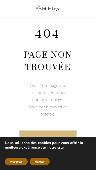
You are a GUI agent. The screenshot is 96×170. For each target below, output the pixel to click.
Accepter (16, 162)
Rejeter (40, 162)
